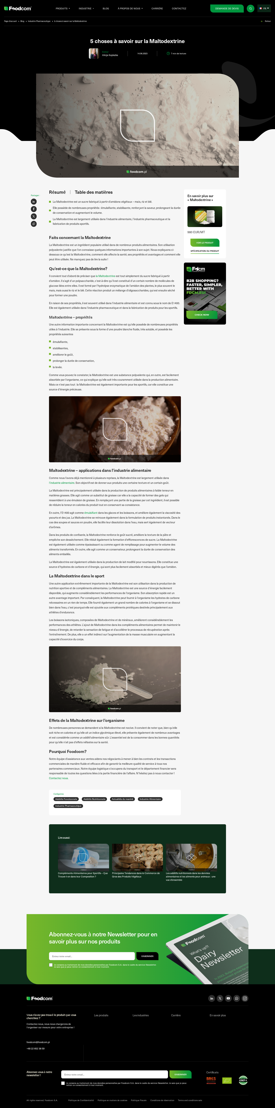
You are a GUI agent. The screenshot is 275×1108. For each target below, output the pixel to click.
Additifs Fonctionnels (66, 798)
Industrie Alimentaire (150, 798)
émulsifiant (90, 513)
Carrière (157, 8)
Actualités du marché (122, 798)
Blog (106, 8)
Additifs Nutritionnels (94, 798)
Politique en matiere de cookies (112, 1100)
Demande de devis (227, 8)
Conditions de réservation (162, 1100)
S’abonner (147, 956)
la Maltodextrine (105, 276)
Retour (268, 21)
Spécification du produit (205, 250)
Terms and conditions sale (190, 1100)
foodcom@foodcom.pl (38, 1042)
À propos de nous (129, 8)
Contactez (179, 8)
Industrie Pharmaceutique (39, 21)
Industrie (85, 8)
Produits (62, 8)
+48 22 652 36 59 (36, 1048)
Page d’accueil (10, 21)
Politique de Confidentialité (81, 1100)
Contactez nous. (58, 778)
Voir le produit (204, 242)
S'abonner (181, 1074)
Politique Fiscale (138, 1100)
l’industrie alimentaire (61, 483)
